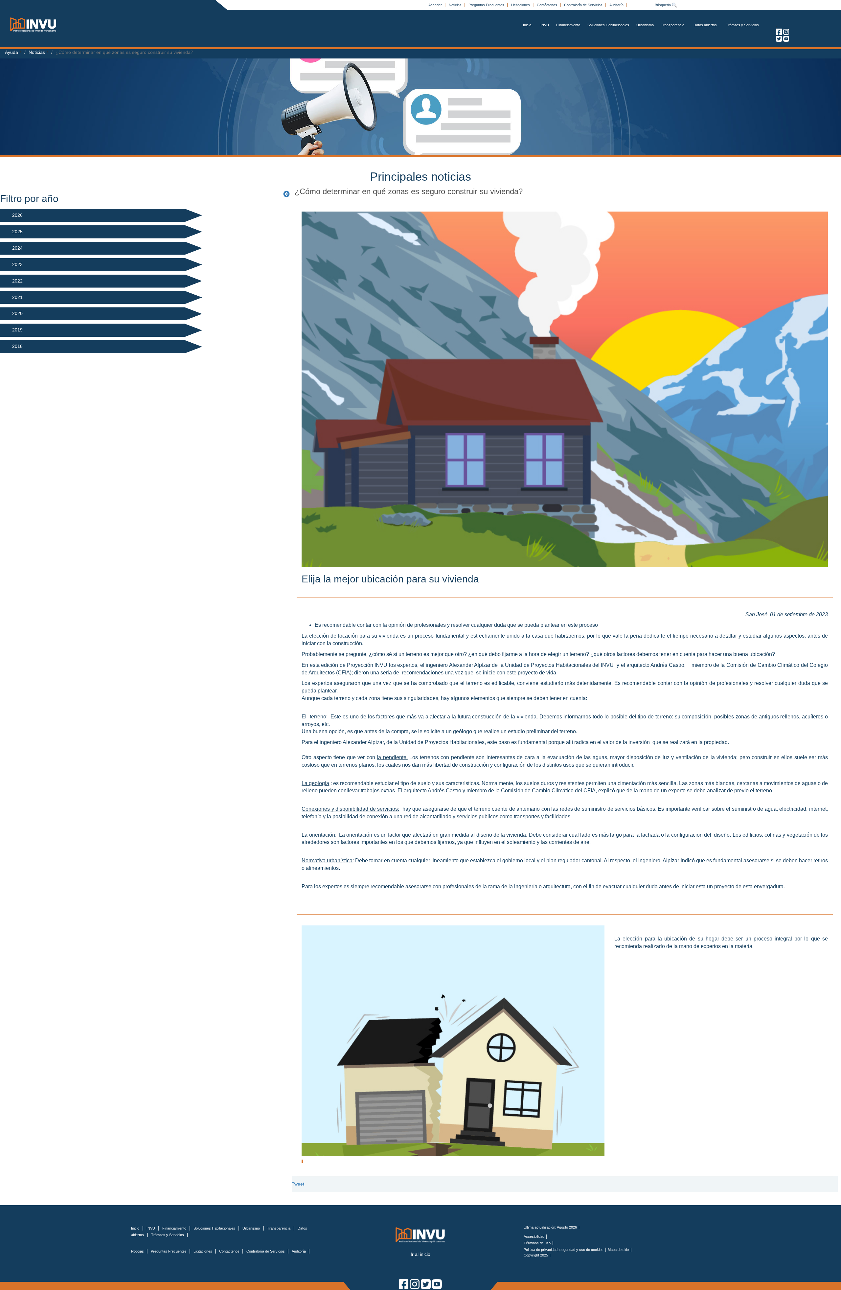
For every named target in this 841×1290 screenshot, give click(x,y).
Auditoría (617, 5)
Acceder (435, 5)
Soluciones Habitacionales (608, 25)
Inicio (527, 25)
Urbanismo (645, 25)
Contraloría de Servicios (583, 5)
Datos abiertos (705, 25)
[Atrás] (288, 194)
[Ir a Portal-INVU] (33, 24)
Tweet (298, 1184)
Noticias (456, 5)
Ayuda (11, 52)
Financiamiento (568, 25)
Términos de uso (537, 1243)
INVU (544, 25)
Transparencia (672, 25)
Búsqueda (663, 5)
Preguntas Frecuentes (486, 5)
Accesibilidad (534, 1236)
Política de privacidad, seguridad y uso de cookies (563, 1250)
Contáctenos (547, 5)
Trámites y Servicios (742, 25)
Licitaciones (521, 5)
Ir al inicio (420, 1254)
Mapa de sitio (618, 1250)
